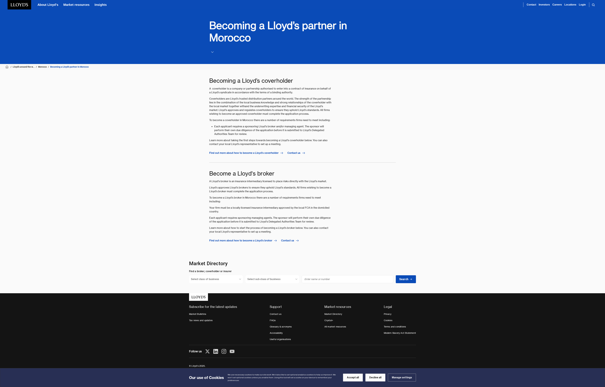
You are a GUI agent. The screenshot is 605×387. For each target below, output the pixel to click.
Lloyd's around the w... (24, 67)
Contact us (293, 153)
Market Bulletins (197, 314)
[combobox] (216, 279)
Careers (557, 4)
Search (403, 279)
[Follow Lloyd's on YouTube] (232, 351)
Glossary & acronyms (281, 326)
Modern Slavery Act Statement (400, 333)
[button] (211, 52)
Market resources (76, 4)
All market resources (335, 326)
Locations (570, 4)
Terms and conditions (395, 326)
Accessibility (276, 333)
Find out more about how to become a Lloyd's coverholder (244, 153)
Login (582, 4)
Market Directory (333, 314)
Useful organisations (280, 339)
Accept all (353, 377)
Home (7, 66)
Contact (531, 4)
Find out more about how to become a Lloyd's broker (240, 240)
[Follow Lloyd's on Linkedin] (215, 351)
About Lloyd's (47, 4)
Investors (544, 4)
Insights (101, 4)
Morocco (42, 67)
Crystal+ (328, 320)
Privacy (387, 314)
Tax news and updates (201, 320)
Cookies (388, 320)
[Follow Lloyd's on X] (207, 351)
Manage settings (402, 377)
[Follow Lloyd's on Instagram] (223, 351)
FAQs (273, 320)
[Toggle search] (593, 4)
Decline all (375, 377)
